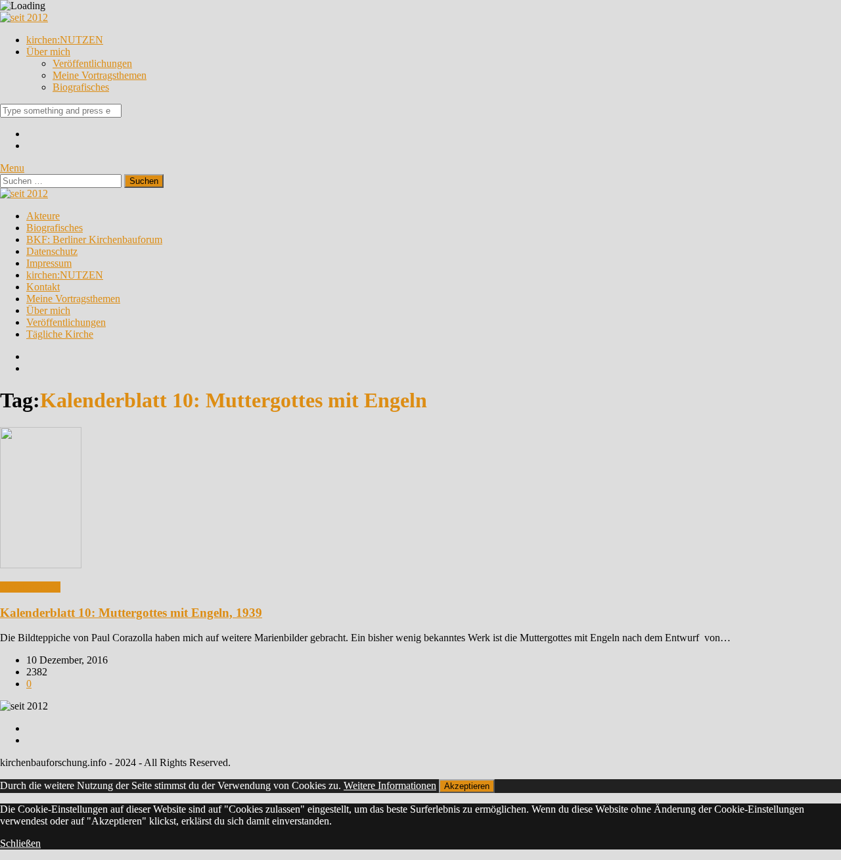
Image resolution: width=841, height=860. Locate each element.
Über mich (48, 51)
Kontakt (43, 286)
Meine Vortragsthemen (100, 75)
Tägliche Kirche (59, 334)
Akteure (43, 215)
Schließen (20, 843)
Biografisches (81, 87)
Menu (12, 167)
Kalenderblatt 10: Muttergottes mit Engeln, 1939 (131, 613)
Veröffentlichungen (92, 63)
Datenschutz (52, 251)
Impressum (49, 263)
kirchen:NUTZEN (64, 39)
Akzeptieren (466, 786)
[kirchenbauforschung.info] (24, 17)
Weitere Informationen (390, 785)
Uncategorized (30, 587)
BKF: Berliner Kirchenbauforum (94, 239)
